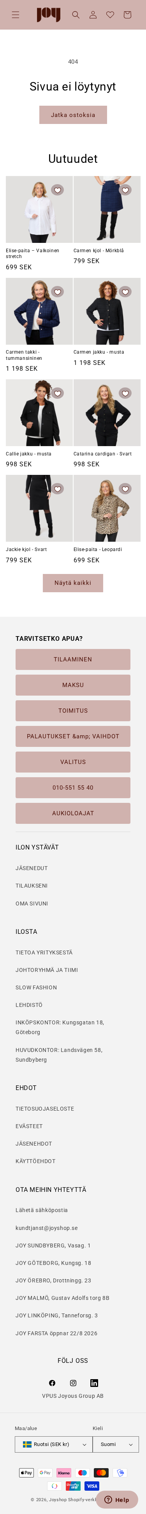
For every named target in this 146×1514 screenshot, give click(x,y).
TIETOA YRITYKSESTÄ (44, 952)
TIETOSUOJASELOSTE (45, 1109)
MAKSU (73, 685)
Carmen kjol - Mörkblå (99, 250)
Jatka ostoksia (73, 115)
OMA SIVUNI (32, 903)
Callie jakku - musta (29, 454)
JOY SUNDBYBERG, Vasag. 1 (53, 1245)
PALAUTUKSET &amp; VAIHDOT (73, 736)
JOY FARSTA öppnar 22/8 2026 (56, 1333)
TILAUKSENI (32, 886)
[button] (15, 14)
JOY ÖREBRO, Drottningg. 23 (53, 1280)
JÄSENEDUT (31, 868)
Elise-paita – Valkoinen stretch (33, 254)
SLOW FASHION (36, 987)
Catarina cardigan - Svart (103, 454)
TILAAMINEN (73, 659)
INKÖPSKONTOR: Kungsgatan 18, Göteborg (60, 1027)
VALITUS (73, 762)
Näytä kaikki (73, 582)
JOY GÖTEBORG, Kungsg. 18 (53, 1263)
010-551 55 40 (73, 787)
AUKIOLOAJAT (73, 813)
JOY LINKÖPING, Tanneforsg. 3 (57, 1315)
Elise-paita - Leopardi (98, 549)
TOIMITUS (73, 710)
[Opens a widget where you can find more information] (116, 1500)
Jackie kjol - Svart (26, 549)
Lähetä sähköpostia (42, 1210)
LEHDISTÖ (29, 1005)
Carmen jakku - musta (99, 352)
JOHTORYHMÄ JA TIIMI (47, 970)
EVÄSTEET (29, 1126)
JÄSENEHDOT (34, 1144)
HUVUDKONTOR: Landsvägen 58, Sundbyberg (59, 1055)
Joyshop (58, 1499)
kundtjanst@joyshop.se (47, 1228)
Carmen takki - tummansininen (24, 355)
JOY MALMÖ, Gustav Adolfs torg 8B (62, 1298)
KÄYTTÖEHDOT (36, 1161)
